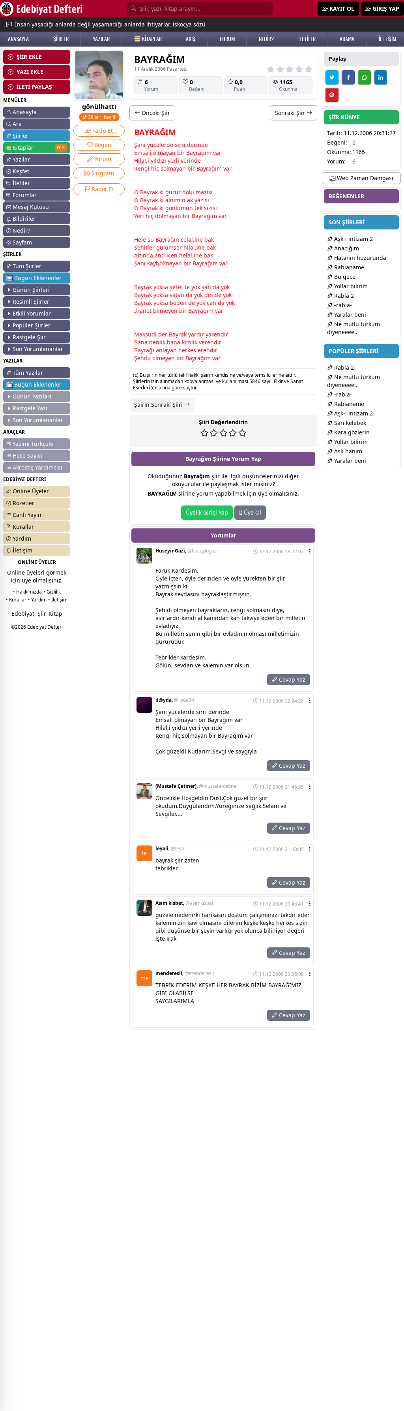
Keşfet (21, 171)
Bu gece (344, 276)
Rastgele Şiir (29, 337)
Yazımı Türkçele (33, 443)
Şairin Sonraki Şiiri (159, 404)
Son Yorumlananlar (38, 349)
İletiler (21, 183)
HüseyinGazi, (186, 551)
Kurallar (23, 526)
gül (160, 247)
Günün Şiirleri (31, 289)
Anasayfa (25, 112)
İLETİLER (307, 39)
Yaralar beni (349, 314)
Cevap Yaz (291, 679)
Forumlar (25, 195)
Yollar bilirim (350, 286)
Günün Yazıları (32, 396)
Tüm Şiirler (27, 266)
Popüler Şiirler (31, 325)
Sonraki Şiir (291, 112)
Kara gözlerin (351, 432)
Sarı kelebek (349, 422)
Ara (17, 124)
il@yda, (174, 700)
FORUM (227, 39)
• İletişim (57, 599)
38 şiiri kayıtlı (101, 117)
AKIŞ (190, 39)
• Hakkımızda (27, 591)
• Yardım (37, 599)
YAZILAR (101, 39)
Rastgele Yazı (30, 408)
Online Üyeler (31, 491)
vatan (177, 295)
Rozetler (23, 503)
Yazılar (21, 159)
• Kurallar (16, 599)
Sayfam (22, 242)
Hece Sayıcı (27, 455)
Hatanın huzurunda (359, 257)
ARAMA (347, 39)
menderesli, (184, 973)
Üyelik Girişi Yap (207, 512)
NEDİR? (266, 39)
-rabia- (342, 305)
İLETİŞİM (387, 39)
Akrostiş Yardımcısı (37, 467)
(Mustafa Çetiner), (196, 786)
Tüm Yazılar (28, 372)
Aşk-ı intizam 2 (353, 238)
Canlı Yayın (27, 515)
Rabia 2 (343, 295)
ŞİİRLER (61, 39)
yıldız (158, 160)
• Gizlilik (52, 591)
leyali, (171, 848)
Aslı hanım (347, 451)
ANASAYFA (18, 39)
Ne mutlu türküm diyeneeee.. (353, 328)
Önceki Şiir (155, 112)
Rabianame (348, 267)
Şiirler (20, 135)
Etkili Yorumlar (32, 313)
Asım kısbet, (184, 903)
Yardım (22, 538)
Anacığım (346, 248)
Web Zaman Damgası (364, 178)
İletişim (22, 550)
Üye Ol (251, 512)
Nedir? (21, 230)
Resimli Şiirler (31, 301)
